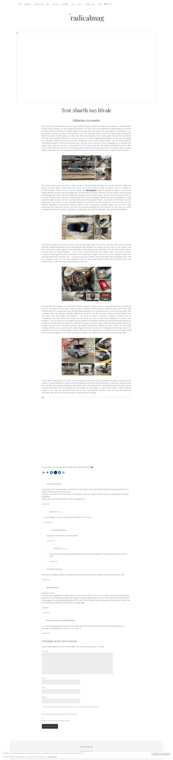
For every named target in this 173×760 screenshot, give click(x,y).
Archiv (79, 4)
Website (44, 697)
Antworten (46, 504)
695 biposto (91, 190)
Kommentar (45, 651)
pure (72, 4)
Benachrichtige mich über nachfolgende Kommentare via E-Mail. (59, 714)
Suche (100, 4)
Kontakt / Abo (90, 4)
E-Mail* (44, 687)
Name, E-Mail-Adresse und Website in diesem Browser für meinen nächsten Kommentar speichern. (71, 707)
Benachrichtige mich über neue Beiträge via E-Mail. (56, 720)
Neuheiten (27, 4)
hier (92, 467)
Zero (47, 4)
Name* (44, 678)
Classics (55, 4)
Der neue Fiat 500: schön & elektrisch (61, 620)
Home (19, 4)
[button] (78, 167)
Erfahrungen (38, 4)
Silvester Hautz (52, 588)
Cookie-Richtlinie (52, 756)
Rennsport (64, 4)
